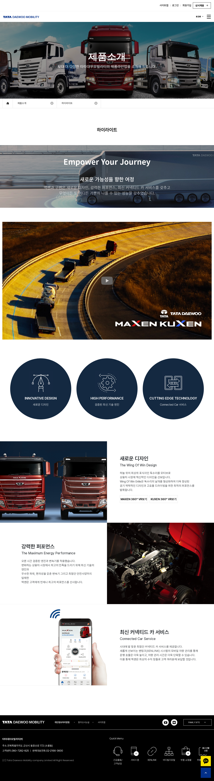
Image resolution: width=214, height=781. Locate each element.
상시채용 (200, 5)
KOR (198, 16)
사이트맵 (164, 5)
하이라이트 (67, 103)
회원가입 (187, 5)
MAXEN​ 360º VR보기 (134, 499)
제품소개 (22, 103)
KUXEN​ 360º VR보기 (164, 499)
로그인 (175, 5)
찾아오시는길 (83, 722)
